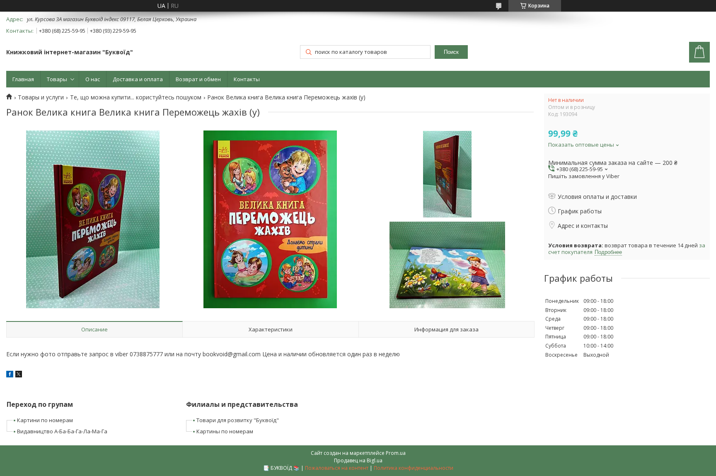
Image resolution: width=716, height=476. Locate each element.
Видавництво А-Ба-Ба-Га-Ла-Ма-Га (62, 431)
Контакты (247, 79)
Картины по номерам (224, 431)
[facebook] (9, 375)
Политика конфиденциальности (413, 467)
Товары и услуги (41, 97)
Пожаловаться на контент (336, 467)
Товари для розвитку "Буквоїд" (237, 420)
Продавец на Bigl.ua (358, 460)
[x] (18, 375)
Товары (57, 79)
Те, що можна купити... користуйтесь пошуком (135, 97)
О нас (92, 79)
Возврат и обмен (198, 79)
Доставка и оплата (138, 79)
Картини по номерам (45, 420)
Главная (23, 79)
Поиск (451, 52)
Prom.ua (396, 453)
